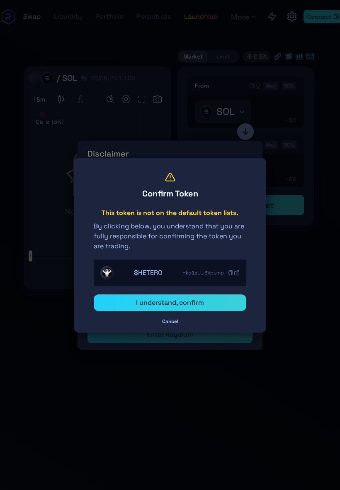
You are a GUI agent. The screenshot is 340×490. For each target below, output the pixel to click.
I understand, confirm (170, 302)
